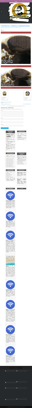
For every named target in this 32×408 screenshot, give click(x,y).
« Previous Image (3, 105)
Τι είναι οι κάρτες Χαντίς (9, 163)
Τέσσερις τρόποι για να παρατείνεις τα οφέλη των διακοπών (10, 266)
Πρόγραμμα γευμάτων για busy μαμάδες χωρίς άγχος (10, 290)
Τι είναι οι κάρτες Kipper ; (9, 164)
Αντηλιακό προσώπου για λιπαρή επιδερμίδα (10, 356)
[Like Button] (1, 30)
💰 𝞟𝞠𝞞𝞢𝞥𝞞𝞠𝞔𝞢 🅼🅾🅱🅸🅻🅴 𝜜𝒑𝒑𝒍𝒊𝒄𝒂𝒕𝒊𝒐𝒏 (10, 134)
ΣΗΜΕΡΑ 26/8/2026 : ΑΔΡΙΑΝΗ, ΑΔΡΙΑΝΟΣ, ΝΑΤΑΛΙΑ (21, 172)
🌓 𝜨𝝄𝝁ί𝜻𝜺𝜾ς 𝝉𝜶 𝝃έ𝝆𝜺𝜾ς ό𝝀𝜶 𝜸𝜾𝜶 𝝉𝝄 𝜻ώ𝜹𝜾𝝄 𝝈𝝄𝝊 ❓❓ (10, 148)
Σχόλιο (2, 110)
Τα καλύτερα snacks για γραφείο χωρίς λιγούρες (10, 221)
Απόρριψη (16, 1)
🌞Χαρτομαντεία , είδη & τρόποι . (10, 157)
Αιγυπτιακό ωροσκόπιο (21, 163)
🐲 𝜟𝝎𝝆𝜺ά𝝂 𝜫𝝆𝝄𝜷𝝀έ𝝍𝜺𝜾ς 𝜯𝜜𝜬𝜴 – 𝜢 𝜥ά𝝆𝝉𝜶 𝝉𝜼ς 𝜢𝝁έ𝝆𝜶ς (10, 141)
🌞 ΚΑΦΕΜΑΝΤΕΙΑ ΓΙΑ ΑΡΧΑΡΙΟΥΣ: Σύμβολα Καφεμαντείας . (22, 136)
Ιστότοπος (2, 124)
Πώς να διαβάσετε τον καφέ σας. (22, 133)
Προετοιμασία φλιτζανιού (21, 139)
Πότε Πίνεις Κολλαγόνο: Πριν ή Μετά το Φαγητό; (10, 334)
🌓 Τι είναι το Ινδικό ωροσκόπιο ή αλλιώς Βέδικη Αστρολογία (22, 160)
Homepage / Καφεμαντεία (9, 177)
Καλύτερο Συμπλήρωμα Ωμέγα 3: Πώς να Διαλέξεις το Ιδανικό (10, 200)
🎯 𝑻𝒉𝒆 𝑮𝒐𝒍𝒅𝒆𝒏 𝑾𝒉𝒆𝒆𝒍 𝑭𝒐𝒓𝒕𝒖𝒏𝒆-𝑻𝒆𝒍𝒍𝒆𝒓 (10, 140)
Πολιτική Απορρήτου (9, 174)
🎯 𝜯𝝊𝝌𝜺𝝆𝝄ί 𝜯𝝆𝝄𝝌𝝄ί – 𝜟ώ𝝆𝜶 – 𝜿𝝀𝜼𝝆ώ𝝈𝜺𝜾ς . (10, 138)
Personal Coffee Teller (9, 27)
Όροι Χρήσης (8, 173)
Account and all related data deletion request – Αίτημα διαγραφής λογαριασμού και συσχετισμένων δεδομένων (10, 179)
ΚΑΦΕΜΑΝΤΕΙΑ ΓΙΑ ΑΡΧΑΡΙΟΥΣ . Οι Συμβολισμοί (22, 137)
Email (1, 121)
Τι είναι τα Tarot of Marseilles (10, 158)
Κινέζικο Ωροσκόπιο (20, 161)
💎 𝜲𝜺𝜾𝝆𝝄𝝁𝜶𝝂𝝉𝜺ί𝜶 (8, 143)
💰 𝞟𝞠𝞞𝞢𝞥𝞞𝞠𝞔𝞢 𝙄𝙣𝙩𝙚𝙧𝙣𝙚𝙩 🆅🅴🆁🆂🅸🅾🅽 (10, 136)
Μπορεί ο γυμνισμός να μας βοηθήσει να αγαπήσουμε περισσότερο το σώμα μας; (10, 310)
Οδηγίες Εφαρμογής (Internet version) (10, 172)
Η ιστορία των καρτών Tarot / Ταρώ (10, 155)
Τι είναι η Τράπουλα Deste (9, 159)
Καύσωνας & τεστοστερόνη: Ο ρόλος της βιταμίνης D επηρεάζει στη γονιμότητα (10, 241)
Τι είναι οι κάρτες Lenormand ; (10, 166)
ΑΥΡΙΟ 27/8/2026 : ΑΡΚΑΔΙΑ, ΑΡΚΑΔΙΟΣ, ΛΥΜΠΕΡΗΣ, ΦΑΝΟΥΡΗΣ (21, 180)
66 (2, 102)
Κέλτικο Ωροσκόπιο (20, 162)
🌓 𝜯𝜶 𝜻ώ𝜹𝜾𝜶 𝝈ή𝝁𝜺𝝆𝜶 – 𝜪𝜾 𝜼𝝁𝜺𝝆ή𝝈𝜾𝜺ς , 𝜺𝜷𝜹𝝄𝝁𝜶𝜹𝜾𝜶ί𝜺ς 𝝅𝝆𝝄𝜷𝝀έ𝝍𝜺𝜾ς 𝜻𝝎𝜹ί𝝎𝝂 (10, 145)
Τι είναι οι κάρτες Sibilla (9, 165)
